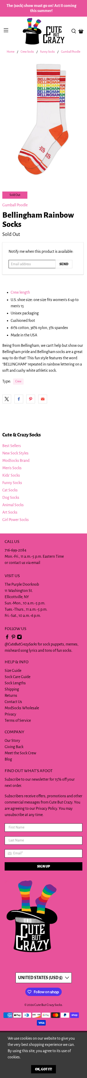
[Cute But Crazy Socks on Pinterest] (13, 638)
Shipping (12, 689)
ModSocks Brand (15, 461)
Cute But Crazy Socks (48, 1005)
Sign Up (43, 866)
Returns (11, 696)
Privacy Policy (46, 809)
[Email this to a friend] (42, 399)
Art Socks (9, 512)
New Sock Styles (15, 453)
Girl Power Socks (15, 520)
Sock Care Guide (17, 677)
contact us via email (24, 563)
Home (10, 51)
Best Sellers (11, 446)
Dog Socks (10, 498)
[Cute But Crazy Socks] (43, 31)
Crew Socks (27, 51)
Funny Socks (47, 51)
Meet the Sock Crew (20, 753)
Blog (8, 759)
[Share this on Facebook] (18, 399)
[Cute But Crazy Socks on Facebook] (7, 638)
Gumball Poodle (70, 51)
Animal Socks (13, 505)
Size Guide (13, 671)
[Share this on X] (6, 399)
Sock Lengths (15, 683)
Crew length (20, 292)
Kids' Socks (11, 475)
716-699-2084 (15, 550)
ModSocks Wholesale (22, 708)
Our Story (12, 741)
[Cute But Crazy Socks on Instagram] (19, 638)
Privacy (10, 714)
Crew (18, 381)
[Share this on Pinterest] (30, 399)
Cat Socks (10, 490)
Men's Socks (12, 468)
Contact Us (13, 702)
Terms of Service (18, 721)
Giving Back (14, 747)
